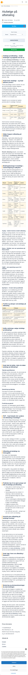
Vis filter (18, 26)
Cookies (4, 646)
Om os (3, 644)
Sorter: (6, 34)
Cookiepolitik (13, 673)
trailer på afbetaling (15, 548)
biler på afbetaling (13, 613)
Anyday (4, 233)
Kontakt (4, 642)
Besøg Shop (14, 49)
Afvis (14, 666)
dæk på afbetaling (9, 127)
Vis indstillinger (14, 670)
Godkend (14, 662)
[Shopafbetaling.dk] (2, 2)
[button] (26, 649)
